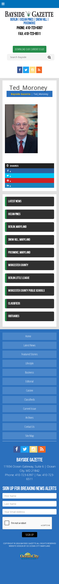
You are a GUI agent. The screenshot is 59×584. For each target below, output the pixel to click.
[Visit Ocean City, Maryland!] (29, 555)
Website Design (16, 546)
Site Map (29, 436)
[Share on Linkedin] (10, 185)
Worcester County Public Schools (26, 290)
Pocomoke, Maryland (19, 252)
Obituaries (13, 316)
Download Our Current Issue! (29, 49)
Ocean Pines (14, 214)
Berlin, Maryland (17, 227)
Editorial (29, 381)
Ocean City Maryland (39, 546)
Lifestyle (30, 363)
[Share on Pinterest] (10, 180)
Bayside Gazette (20, 94)
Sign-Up (29, 535)
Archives (30, 417)
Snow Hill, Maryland (19, 239)
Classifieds (14, 303)
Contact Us (29, 427)
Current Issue (29, 409)
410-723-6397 (34, 28)
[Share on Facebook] (10, 170)
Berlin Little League (19, 278)
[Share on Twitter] (10, 175)
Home (28, 336)
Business (29, 372)
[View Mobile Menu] (29, 4)
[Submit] (49, 57)
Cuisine (29, 390)
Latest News (14, 201)
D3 (28, 546)
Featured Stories (29, 354)
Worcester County (18, 265)
